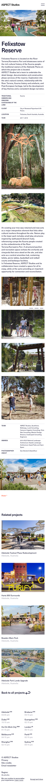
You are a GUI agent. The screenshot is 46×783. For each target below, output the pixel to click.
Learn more (18, 780)
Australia (5, 775)
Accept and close (36, 779)
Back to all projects (13, 693)
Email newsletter (8, 765)
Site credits (6, 762)
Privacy (4, 760)
